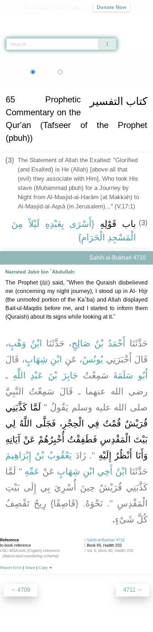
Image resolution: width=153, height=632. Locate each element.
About (14, 611)
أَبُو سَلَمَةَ (130, 375)
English (44, 71)
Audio (132, 20)
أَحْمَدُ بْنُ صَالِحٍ (99, 343)
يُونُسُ (92, 359)
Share (30, 567)
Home (8, 56)
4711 (130, 590)
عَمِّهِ (32, 471)
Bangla (77, 71)
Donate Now (111, 7)
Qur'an (48, 20)
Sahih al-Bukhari (37, 56)
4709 (23, 590)
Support (55, 611)
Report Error (11, 567)
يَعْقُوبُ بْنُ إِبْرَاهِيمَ (38, 455)
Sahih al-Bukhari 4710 (106, 540)
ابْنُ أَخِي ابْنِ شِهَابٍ (92, 471)
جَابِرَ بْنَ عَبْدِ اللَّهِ (45, 375)
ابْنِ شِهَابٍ (43, 359)
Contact (113, 611)
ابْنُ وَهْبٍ (25, 343)
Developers (84, 611)
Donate (136, 611)
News (34, 611)
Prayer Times (103, 20)
